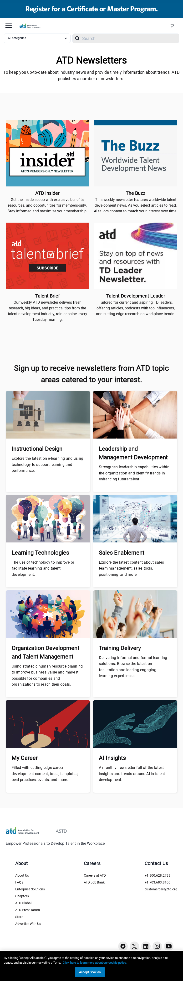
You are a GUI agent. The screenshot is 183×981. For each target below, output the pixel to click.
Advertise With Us (28, 924)
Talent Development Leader (135, 296)
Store (19, 917)
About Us (22, 875)
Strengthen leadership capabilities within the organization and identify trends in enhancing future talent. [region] (134, 473)
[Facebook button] (123, 946)
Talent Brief (47, 296)
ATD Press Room (27, 910)
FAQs (19, 882)
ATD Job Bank (94, 882)
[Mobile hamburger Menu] (8, 25)
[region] (91, 966)
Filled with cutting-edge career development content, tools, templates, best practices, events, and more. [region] (45, 773)
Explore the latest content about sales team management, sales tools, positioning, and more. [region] (131, 568)
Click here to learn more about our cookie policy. (95, 962)
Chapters (22, 896)
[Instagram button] (157, 946)
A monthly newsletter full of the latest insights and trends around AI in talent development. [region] (132, 773)
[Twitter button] (134, 946)
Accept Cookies (90, 972)
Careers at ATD (95, 875)
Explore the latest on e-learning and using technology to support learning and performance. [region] (47, 464)
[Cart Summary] (173, 25)
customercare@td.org (161, 889)
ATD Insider (47, 193)
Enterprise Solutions (30, 889)
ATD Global (23, 903)
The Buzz (135, 193)
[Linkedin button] (146, 946)
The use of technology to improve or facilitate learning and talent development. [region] (43, 568)
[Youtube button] (168, 946)
